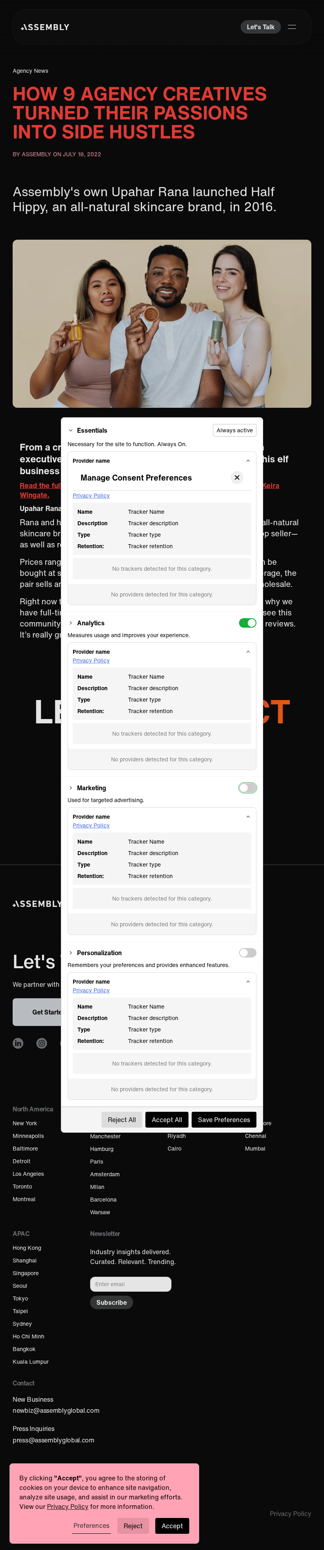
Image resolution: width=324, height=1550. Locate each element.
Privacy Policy (91, 495)
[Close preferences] (237, 477)
